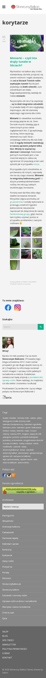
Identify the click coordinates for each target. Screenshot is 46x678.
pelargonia (7, 437)
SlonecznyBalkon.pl (11, 450)
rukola (35, 443)
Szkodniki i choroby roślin (14, 595)
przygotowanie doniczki (33, 440)
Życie (4, 618)
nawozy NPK (15, 434)
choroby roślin (23, 418)
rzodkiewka (7, 446)
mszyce (33, 430)
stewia (22, 450)
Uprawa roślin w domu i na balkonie (19, 601)
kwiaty (13, 430)
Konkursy (7, 549)
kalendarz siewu (9, 427)
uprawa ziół (7, 456)
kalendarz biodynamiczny (13, 424)
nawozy (6, 434)
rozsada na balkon (10, 443)
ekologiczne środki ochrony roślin (16, 421)
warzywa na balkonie (22, 456)
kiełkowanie (36, 427)
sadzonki (16, 446)
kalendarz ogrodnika (33, 424)
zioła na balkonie (10, 462)
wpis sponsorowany (11, 459)
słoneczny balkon (10, 453)
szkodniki (30, 450)
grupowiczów (16, 201)
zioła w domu (23, 462)
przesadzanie (17, 440)
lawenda (20, 430)
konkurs (6, 430)
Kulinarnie (7, 555)
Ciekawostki (8, 532)
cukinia (33, 418)
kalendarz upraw (24, 427)
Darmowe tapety (10, 538)
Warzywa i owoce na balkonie (16, 607)
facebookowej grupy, (20, 214)
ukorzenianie (23, 453)
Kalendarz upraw (10, 543)
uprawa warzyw (36, 453)
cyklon (39, 418)
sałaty (23, 446)
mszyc (36, 164)
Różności (6, 578)
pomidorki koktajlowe (29, 437)
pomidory (7, 440)
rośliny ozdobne (25, 443)
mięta (27, 430)
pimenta (16, 437)
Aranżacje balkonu (11, 526)
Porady (5, 572)
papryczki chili (35, 434)
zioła (35, 459)
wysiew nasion (26, 459)
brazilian (12, 418)
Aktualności (7, 521)
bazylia (5, 418)
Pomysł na (7, 566)
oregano (25, 434)
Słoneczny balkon (10, 589)
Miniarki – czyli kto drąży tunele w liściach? (23, 61)
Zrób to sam (8, 612)
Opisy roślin (8, 561)
